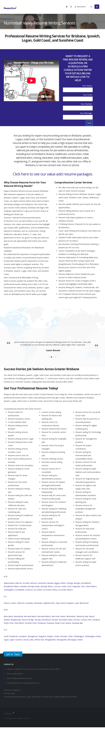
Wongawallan (50, 639)
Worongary (72, 639)
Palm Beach (19, 623)
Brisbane (15, 697)
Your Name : (87, 86)
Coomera (29, 590)
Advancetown (9, 583)
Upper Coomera (16, 639)
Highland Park (49, 603)
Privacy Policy (10, 693)
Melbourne (64, 697)
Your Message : (86, 113)
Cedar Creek (66, 586)
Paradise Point (31, 623)
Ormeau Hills (86, 619)
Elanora (7, 603)
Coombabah (19, 590)
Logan (29, 697)
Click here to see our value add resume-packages (52, 174)
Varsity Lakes (28, 639)
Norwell (55, 619)
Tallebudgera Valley (93, 636)
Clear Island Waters (89, 586)
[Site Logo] (10, 7)
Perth (75, 697)
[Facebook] (67, 6)
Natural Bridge (28, 619)
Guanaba (29, 603)
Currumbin (37, 590)
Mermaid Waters (44, 616)
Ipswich (23, 697)
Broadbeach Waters (12, 586)
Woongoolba (62, 639)
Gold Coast (36, 697)
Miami (63, 616)
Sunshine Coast (47, 697)
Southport (23, 636)
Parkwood (42, 623)
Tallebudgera (79, 636)
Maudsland (18, 616)
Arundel (26, 583)
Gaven (13, 603)
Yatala (80, 639)
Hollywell (70, 603)
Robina (68, 623)
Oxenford (96, 619)
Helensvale (38, 603)
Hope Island (60, 603)
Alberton (18, 583)
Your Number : (87, 104)
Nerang (37, 619)
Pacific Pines (9, 623)
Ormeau (76, 619)
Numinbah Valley (65, 619)
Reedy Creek (60, 623)
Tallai (70, 636)
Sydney (57, 697)
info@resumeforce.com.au (22, 678)
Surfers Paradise (60, 636)
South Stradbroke (11, 636)
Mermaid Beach (30, 616)
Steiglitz (50, 636)
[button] (91, 6)
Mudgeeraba (16, 619)
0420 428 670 (81, 7)
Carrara (57, 586)
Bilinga (70, 583)
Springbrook (33, 636)
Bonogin (77, 583)
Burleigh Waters (47, 586)
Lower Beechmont (81, 603)
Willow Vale (39, 639)
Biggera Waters (60, 583)
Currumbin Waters (65, 590)
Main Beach (8, 616)
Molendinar (71, 616)
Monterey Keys (82, 616)
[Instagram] (71, 6)
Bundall (23, 586)
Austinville (42, 583)
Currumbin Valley (50, 590)
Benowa (50, 583)
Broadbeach (86, 583)
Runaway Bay (77, 623)
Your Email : (88, 95)
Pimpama (50, 623)
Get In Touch (13, 654)
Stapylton (42, 636)
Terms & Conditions (12, 690)
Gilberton (21, 603)
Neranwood (46, 619)
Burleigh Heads (34, 586)
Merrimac (56, 616)
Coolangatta (9, 590)
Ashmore (33, 583)
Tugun (6, 639)
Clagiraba (76, 586)
